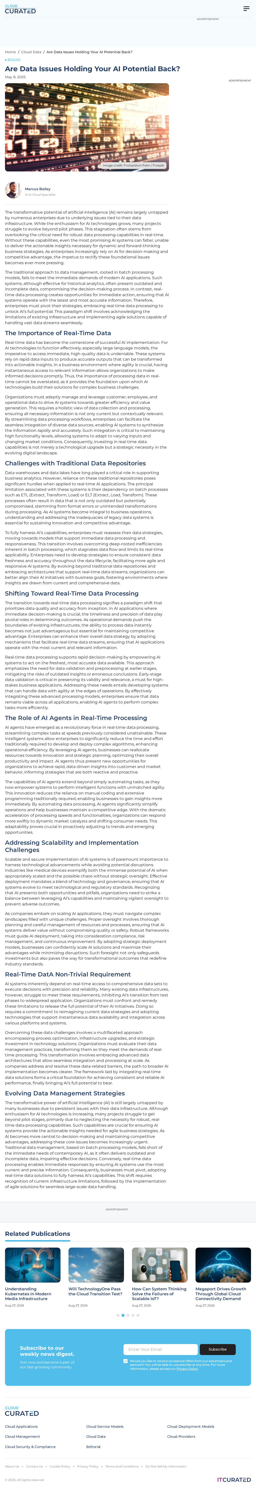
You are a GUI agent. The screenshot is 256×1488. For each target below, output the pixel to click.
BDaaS (14, 59)
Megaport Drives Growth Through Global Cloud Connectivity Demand (221, 1294)
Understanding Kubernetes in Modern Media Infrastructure (28, 1294)
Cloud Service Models (105, 1426)
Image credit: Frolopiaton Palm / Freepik (133, 165)
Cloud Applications (21, 1426)
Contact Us (34, 1466)
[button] (118, 1315)
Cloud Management (22, 1436)
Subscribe (218, 1349)
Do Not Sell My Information (166, 1466)
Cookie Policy (60, 1466)
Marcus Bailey (37, 189)
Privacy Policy (87, 1466)
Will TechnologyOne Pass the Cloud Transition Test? (95, 1291)
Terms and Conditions (122, 1466)
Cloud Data (31, 52)
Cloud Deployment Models (190, 1426)
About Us (12, 1466)
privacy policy (187, 1369)
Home (10, 52)
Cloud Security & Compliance (30, 1447)
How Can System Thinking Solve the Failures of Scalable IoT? (159, 1294)
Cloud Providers (181, 1436)
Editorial (93, 1447)
